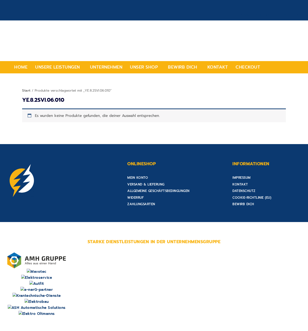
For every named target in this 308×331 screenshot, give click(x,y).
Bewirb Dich (182, 67)
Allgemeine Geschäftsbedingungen (158, 191)
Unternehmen (106, 67)
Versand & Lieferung (146, 184)
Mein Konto (137, 177)
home (20, 67)
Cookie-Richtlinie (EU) (251, 197)
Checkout (248, 67)
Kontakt (217, 67)
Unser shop (144, 67)
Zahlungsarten (141, 204)
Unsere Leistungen (57, 67)
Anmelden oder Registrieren (271, 15)
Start (26, 90)
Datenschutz (244, 191)
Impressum (241, 177)
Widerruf (135, 197)
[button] (58, 67)
